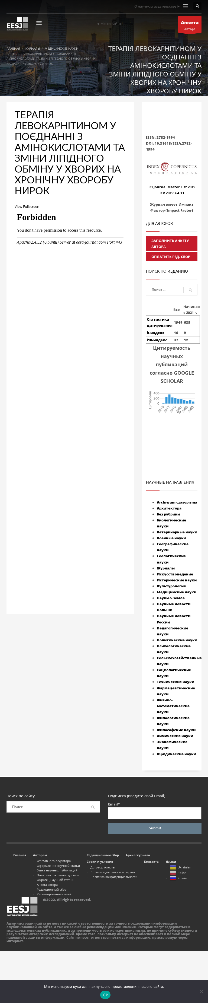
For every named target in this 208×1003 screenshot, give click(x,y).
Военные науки (171, 538)
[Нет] (201, 991)
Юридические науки (176, 754)
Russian (183, 878)
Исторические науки (177, 580)
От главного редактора (54, 861)
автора (190, 25)
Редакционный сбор (52, 889)
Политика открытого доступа (58, 875)
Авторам (40, 855)
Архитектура (169, 508)
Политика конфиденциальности (113, 877)
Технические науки (175, 681)
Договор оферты (102, 867)
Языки (171, 861)
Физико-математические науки (173, 706)
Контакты (151, 861)
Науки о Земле (171, 598)
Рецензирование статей (54, 894)
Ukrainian (184, 867)
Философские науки (176, 729)
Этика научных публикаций (57, 870)
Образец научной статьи (55, 880)
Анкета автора (47, 885)
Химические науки (175, 735)
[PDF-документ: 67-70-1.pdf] (70, 394)
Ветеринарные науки (177, 532)
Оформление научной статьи (58, 866)
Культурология (171, 586)
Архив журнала (138, 855)
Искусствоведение (175, 574)
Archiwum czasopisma (177, 502)
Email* (114, 804)
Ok (105, 995)
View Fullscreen (27, 206)
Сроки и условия (100, 861)
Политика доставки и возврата (112, 872)
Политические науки (177, 640)
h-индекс (155, 332)
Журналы (166, 568)
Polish (182, 873)
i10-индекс (157, 339)
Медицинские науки (176, 592)
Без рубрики (168, 514)
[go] (190, 290)
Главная (19, 855)
